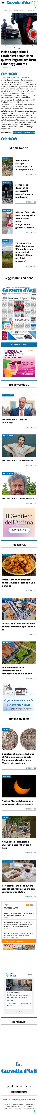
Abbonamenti (29, 1104)
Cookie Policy (17, 1108)
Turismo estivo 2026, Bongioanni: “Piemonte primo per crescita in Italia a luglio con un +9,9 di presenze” (24, 251)
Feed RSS (7, 1104)
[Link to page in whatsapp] (12, 74)
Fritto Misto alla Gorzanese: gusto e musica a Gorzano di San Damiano (18, 582)
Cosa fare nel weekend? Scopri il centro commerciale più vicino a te (18, 626)
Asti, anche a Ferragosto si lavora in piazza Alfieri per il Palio (24, 165)
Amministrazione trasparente (13, 1106)
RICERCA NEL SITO (35, 2)
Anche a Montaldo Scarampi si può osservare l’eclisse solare (17, 802)
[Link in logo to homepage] (19, 1070)
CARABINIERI (17, 132)
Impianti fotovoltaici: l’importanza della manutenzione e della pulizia (17, 670)
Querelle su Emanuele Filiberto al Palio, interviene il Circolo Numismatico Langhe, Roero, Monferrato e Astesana (18, 758)
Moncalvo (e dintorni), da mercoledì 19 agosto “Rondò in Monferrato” (24, 190)
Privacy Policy (7, 1108)
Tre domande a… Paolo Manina (18, 498)
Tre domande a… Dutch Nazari (17, 460)
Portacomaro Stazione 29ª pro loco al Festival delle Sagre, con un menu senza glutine (18, 888)
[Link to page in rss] (21, 1086)
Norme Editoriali (28, 1106)
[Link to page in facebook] (2, 74)
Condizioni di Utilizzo (29, 1108)
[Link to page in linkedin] (9, 74)
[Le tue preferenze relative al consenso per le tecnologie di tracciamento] (34, 1111)
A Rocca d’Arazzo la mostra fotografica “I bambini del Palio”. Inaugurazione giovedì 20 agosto (25, 220)
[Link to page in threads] (15, 74)
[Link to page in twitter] (5, 74)
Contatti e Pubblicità (18, 1104)
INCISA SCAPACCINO (29, 132)
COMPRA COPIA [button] (19, 344)
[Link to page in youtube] (17, 1086)
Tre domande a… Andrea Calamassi (14, 421)
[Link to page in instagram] (7, 1086)
